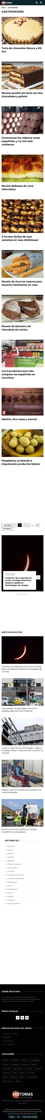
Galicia (9, 885)
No (19, 1117)
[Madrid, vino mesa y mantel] (22, 402)
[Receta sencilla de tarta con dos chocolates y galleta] (22, 75)
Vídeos (18, 1081)
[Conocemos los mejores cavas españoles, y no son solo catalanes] (22, 120)
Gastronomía (18, 1069)
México (22, 1073)
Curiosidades (35, 1060)
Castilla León (12, 868)
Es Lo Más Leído (8, 1044)
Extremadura (12, 882)
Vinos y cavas (7, 1081)
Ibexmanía (6, 1037)
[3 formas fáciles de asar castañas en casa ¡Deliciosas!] (22, 216)
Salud (22, 1077)
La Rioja (10, 893)
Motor (14, 1073)
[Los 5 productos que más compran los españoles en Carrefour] (22, 353)
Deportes (15, 1064)
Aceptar (11, 1117)
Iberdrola (6, 1073)
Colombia (14, 1060)
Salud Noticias (8, 1041)
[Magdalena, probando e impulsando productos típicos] (22, 443)
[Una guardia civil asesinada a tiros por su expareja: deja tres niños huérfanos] (22, 692)
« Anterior (7, 525)
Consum (24, 1060)
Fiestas (33, 1064)
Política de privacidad (30, 1117)
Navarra (10, 896)
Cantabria (11, 860)
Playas (5, 1077)
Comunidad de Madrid (15, 875)
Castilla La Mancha (14, 864)
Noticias (10, 574)
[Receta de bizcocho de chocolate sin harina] (22, 309)
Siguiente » (7, 529)
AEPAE (5, 1060)
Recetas (14, 1077)
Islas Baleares (12, 889)
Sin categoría (31, 1077)
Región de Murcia (13, 903)
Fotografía (6, 1069)
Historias (29, 1069)
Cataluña (10, 871)
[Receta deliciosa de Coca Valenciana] (22, 168)
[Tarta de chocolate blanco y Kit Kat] (22, 31)
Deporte (6, 1064)
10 (37, 525)
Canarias (10, 857)
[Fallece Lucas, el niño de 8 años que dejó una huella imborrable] (22, 773)
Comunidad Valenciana (15, 878)
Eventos (25, 1064)
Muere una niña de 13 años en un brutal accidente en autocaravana (19, 830)
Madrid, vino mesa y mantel (19, 419)
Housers (38, 1069)
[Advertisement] (22, 498)
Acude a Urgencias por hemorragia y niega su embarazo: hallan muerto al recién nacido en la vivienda (22, 750)
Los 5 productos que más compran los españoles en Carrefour (18, 374)
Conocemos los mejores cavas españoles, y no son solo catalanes (21, 141)
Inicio (4, 7)
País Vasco (11, 900)
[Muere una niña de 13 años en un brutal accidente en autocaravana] (22, 813)
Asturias (10, 853)
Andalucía (11, 846)
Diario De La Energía (10, 1033)
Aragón (10, 850)
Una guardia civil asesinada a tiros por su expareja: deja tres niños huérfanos (20, 709)
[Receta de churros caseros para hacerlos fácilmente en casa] (22, 264)
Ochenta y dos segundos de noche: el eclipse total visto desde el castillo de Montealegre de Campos (18, 581)
